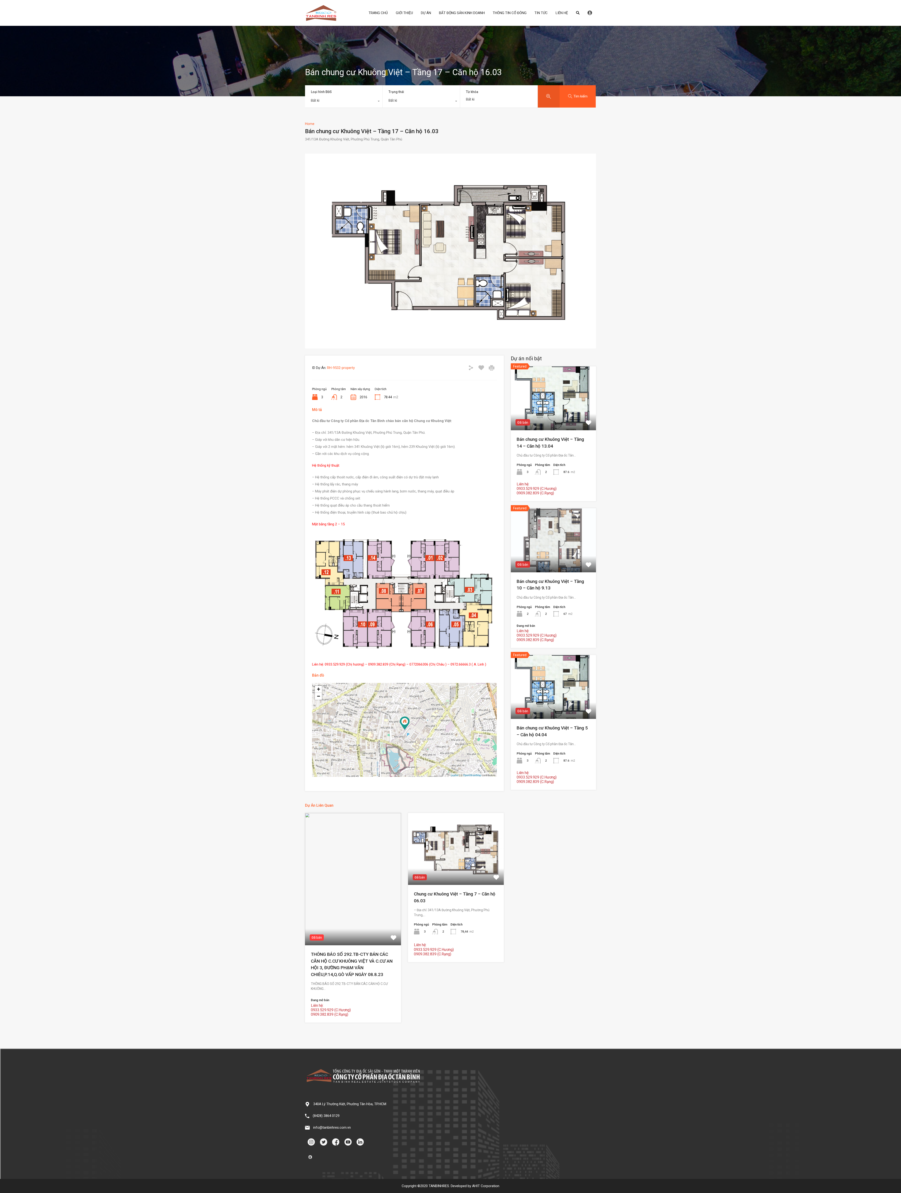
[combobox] (343, 101)
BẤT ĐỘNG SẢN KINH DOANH (462, 13)
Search (578, 13)
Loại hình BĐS (321, 92)
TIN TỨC (541, 13)
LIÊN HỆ (562, 13)
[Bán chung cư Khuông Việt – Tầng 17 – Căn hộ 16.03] (405, 723)
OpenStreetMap (472, 775)
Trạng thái (396, 92)
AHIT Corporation (485, 1186)
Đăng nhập (590, 13)
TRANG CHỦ (378, 13)
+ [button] (318, 689)
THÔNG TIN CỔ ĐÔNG (510, 13)
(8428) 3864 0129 (326, 1116)
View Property (553, 417)
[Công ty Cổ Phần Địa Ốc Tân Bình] (321, 19)
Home (309, 124)
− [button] (318, 696)
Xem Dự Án (353, 919)
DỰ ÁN (426, 13)
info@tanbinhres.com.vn (332, 1127)
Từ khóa (472, 92)
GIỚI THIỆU (404, 13)
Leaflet (454, 775)
